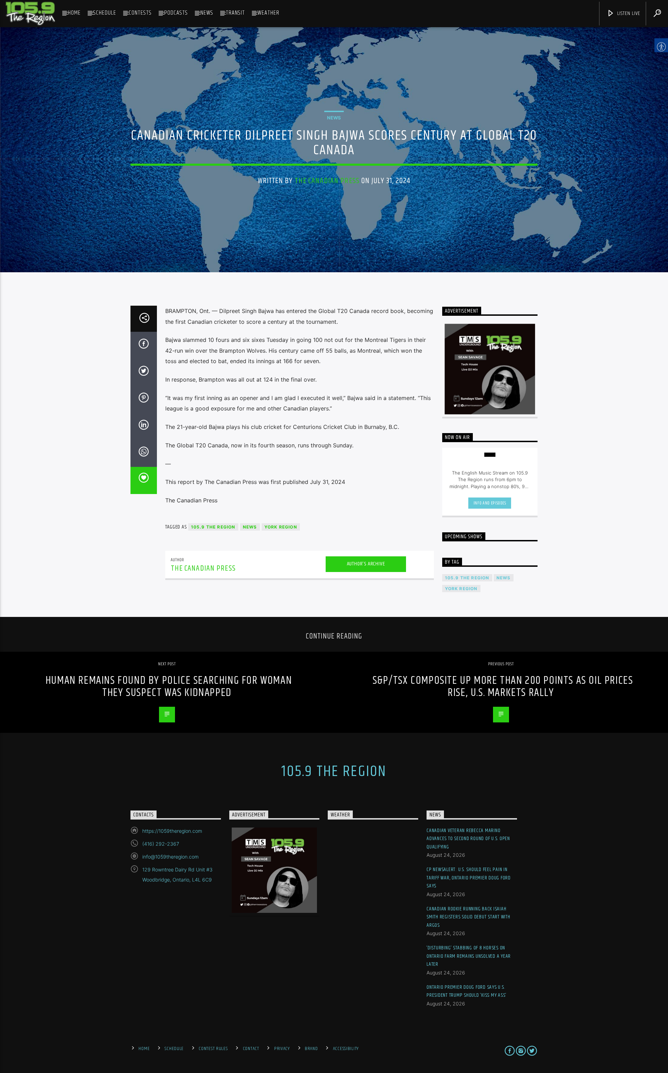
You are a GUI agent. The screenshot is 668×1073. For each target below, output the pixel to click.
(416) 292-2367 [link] (160, 844)
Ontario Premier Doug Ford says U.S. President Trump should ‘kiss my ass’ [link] (466, 991)
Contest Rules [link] (213, 1048)
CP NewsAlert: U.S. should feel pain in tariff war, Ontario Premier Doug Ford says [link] (469, 878)
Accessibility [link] (346, 1048)
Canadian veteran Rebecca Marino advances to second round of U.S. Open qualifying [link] (468, 839)
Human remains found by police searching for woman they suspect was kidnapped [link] (169, 686)
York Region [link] (280, 527)
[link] (30, 13)
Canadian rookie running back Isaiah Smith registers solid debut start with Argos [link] (468, 917)
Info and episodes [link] (490, 503)
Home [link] (74, 13)
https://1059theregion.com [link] (172, 831)
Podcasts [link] (176, 13)
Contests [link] (140, 13)
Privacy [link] (282, 1048)
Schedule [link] (104, 13)
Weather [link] (268, 13)
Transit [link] (235, 13)
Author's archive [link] (366, 563)
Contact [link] (251, 1048)
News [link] (206, 13)
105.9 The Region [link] (213, 527)
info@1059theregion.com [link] (170, 857)
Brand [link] (311, 1048)
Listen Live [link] (628, 13)
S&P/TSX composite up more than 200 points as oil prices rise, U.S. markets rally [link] (503, 686)
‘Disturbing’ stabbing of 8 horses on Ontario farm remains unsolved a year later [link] (469, 956)
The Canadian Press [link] (327, 181)
